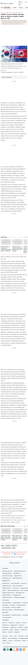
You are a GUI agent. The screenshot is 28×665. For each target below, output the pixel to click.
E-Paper (14, 7)
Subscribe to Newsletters (16, 615)
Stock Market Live (5, 583)
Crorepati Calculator (17, 602)
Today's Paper (5, 636)
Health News (17, 629)
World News (7, 7)
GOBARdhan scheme (17, 595)
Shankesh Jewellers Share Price (8, 592)
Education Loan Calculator (7, 609)
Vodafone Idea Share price (7, 597)
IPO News (24, 622)
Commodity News (5, 625)
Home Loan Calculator (16, 607)
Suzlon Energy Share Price (7, 571)
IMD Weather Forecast (6, 588)
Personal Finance (5, 627)
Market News (18, 622)
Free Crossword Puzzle (6, 617)
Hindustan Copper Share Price (13, 590)
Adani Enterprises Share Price (19, 571)
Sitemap (24, 640)
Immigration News (14, 625)
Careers (3, 643)
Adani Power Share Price (7, 573)
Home (2, 7)
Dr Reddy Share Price (6, 578)
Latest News (4, 622)
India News (4, 632)
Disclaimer (4, 638)
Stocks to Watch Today (15, 583)
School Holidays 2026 (20, 592)
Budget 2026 (17, 632)
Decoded (21, 7)
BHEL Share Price (18, 575)
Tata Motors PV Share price (7, 575)
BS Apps (8, 643)
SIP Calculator (12, 605)
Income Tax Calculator (6, 602)
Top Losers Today (16, 588)
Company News (11, 622)
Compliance (4, 640)
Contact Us (10, 640)
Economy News (24, 629)
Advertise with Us (17, 640)
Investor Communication (12, 638)
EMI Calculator (5, 605)
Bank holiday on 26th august (19, 597)
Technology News (13, 627)
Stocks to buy (23, 583)
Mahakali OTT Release (6, 595)
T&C (15, 636)
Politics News (10, 632)
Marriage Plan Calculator (19, 609)
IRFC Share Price (16, 573)
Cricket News (21, 625)
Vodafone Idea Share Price (17, 578)
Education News (5, 629)
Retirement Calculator (21, 605)
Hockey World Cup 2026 (17, 585)
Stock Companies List (6, 615)
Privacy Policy (20, 636)
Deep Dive (4, 590)
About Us (11, 636)
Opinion (11, 629)
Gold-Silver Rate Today (6, 585)
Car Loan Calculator (6, 607)
